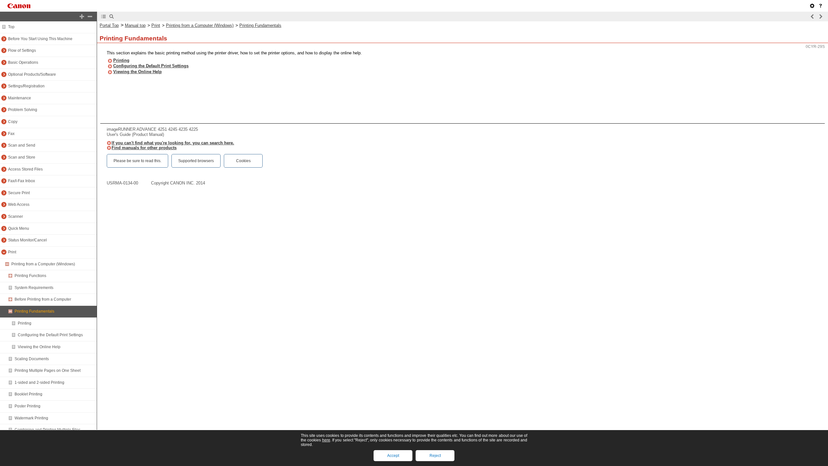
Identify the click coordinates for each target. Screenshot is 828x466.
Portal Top (109, 25)
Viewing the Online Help (137, 71)
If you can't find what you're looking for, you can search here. (173, 142)
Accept (393, 455)
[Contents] (103, 16)
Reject (435, 455)
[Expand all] (81, 16)
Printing (121, 60)
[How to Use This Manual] (820, 5)
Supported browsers (196, 161)
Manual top (135, 25)
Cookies (243, 161)
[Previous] (812, 16)
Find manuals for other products (144, 147)
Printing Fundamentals (260, 25)
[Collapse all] (89, 16)
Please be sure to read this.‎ (137, 161)
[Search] (111, 16)
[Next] (820, 16)
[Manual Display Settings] (812, 5)
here (326, 440)
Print (155, 25)
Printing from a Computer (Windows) (200, 25)
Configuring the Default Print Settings (151, 65)
